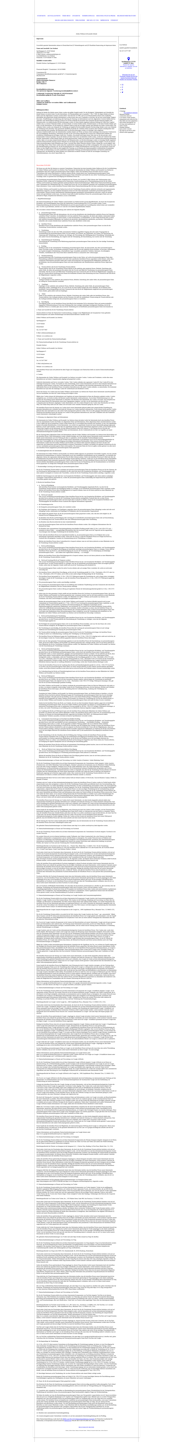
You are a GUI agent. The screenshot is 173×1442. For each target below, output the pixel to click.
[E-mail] (122, 84)
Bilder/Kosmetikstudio (126, 16)
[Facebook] (122, 89)
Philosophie (80, 20)
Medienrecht (67, 1420)
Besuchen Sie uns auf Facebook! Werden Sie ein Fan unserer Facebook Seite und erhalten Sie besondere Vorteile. (128, 77)
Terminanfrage (88, 16)
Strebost (114, 20)
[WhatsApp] (122, 87)
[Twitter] (122, 92)
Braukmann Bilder (86, 1427)
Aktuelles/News (53, 16)
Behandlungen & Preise (105, 16)
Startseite (41, 16)
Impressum (104, 20)
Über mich (66, 16)
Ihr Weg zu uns (93, 20)
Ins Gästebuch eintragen (130, 112)
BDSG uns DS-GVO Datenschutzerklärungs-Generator (79, 1419)
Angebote (76, 16)
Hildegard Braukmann (64, 20)
